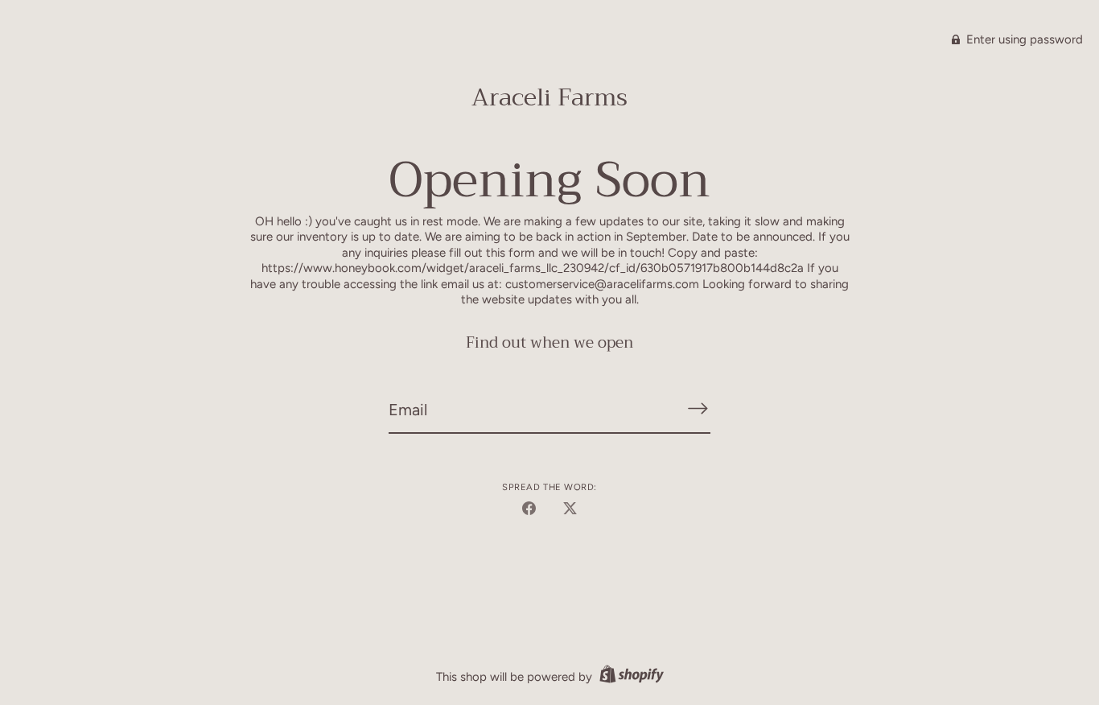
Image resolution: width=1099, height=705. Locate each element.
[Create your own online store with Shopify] (629, 677)
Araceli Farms (549, 97)
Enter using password (1023, 39)
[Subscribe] (697, 408)
